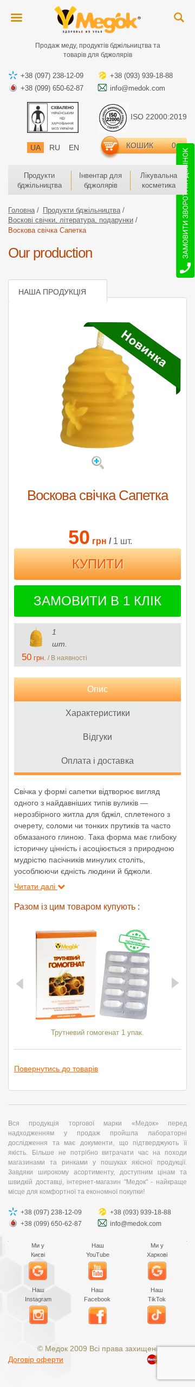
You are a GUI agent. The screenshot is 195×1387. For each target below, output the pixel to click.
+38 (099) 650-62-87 (52, 88)
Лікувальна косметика (158, 180)
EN (74, 147)
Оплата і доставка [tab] (97, 760)
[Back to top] (179, 1371)
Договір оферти (35, 1359)
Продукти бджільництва (39, 180)
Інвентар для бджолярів (100, 180)
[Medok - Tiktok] (156, 1315)
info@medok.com (137, 88)
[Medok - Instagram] (38, 1315)
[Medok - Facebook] (97, 1315)
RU (54, 147)
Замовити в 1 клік (97, 600)
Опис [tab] (97, 689)
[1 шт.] (36, 637)
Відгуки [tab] (97, 737)
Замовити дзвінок (185, 212)
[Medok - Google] (38, 1271)
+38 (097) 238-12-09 (52, 76)
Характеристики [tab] (98, 713)
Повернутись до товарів (56, 1068)
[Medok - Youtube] (97, 1271)
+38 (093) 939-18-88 (141, 76)
